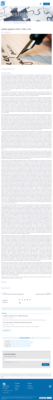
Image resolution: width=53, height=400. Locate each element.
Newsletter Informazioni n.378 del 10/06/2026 (20, 344)
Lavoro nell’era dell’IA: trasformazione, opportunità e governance (17, 322)
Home (4, 22)
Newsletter (9, 22)
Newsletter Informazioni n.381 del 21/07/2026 (20, 340)
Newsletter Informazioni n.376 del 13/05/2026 (20, 346)
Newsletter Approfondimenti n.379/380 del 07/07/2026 (22, 341)
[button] (40, 3)
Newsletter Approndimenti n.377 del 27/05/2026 (21, 345)
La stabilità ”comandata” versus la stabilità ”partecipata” (15, 315)
